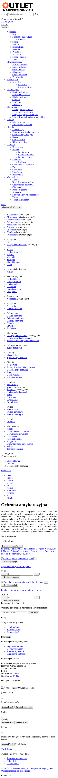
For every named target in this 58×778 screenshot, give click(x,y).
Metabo (10, 498)
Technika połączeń (20, 200)
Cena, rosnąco (24, 551)
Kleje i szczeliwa (19, 142)
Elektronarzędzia (14, 62)
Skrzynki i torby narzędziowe (25, 195)
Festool (10, 478)
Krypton (10, 493)
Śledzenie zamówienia (17, 758)
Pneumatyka (12, 79)
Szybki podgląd (9, 562)
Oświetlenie (17, 187)
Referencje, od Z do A (21, 554)
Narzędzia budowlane (22, 37)
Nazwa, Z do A (10, 551)
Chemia (10, 127)
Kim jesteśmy (13, 627)
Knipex (10, 488)
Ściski (15, 42)
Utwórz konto (13, 763)
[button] (7, 21)
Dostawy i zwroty (15, 649)
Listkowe (22, 162)
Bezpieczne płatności (16, 654)
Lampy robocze (19, 67)
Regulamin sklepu (15, 646)
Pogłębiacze (17, 172)
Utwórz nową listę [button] (17, 688)
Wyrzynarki (17, 77)
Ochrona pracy (13, 89)
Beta (9, 475)
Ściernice (16, 159)
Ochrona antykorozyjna (22, 134)
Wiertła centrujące (26, 157)
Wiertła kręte (23, 152)
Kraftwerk (11, 490)
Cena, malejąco (38, 551)
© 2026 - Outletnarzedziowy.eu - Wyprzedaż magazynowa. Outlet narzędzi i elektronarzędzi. (27, 769)
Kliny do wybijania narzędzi (25, 114)
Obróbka (11, 144)
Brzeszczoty (17, 147)
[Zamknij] (2, 686)
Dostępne (12, 546)
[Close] (2, 210)
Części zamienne (19, 74)
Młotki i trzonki (19, 57)
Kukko (10, 495)
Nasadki (16, 49)
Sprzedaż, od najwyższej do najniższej (18, 549)
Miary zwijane (18, 122)
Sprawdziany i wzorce (22, 124)
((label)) (4, 719)
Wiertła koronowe (26, 154)
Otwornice (17, 169)
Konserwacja (18, 129)
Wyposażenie (13, 177)
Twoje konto (6, 749)
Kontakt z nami (13, 629)
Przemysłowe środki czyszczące (26, 132)
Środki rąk (17, 104)
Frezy (14, 167)
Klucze (15, 44)
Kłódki (15, 180)
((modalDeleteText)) (24, 707)
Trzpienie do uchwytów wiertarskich (28, 117)
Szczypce (16, 54)
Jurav (9, 485)
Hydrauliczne (18, 47)
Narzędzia (11, 32)
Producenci (6, 470)
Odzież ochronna (20, 92)
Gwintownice (18, 69)
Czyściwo (16, 102)
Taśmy (15, 197)
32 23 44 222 (13, 676)
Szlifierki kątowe (19, 64)
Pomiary (10, 119)
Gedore (10, 483)
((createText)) (21, 722)
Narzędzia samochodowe (23, 182)
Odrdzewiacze (18, 139)
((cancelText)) (7, 707)
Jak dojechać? (13, 632)
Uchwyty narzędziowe (22, 109)
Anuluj (4, 27)
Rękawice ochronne (21, 94)
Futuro (10, 480)
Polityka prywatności (16, 651)
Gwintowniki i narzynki (23, 164)
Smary (15, 137)
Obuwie (16, 99)
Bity (14, 34)
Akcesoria (16, 72)
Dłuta (14, 59)
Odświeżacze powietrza (23, 185)
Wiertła (15, 149)
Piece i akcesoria (19, 190)
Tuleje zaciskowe (25, 112)
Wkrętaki (16, 52)
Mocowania (12, 107)
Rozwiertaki (17, 175)
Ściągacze (16, 192)
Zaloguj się (12, 761)
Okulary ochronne (20, 97)
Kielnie (21, 39)
